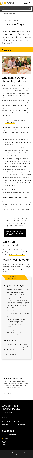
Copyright (5, 442)
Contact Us (5, 418)
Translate (6, 438)
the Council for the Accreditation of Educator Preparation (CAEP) (17, 300)
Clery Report (20, 425)
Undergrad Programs (9, 13)
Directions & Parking (8, 421)
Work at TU (5, 425)
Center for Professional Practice (15, 190)
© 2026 (4, 444)
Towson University (11, 3)
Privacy (18, 421)
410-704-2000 (7, 412)
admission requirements (17, 254)
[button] (2, 50)
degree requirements (18, 264)
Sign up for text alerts (9, 435)
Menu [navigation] (26, 3)
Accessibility (20, 418)
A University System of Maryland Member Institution (16, 453)
